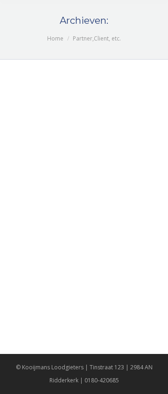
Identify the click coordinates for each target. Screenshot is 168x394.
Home (55, 38)
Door (50, 96)
